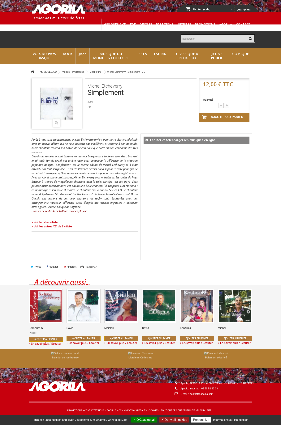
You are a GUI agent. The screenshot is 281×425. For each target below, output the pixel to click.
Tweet (37, 266)
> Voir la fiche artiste (45, 222)
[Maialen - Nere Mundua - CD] (121, 306)
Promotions (205, 24)
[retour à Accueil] (32, 72)
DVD (133, 24)
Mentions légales (136, 410)
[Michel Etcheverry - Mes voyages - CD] (235, 306)
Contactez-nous (94, 410)
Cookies (153, 410)
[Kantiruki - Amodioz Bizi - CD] (197, 306)
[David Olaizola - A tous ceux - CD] (84, 306)
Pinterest (71, 266)
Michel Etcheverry (105, 86)
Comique (240, 53)
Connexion (243, 9)
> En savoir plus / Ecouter (45, 343)
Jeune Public (217, 55)
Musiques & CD (114, 24)
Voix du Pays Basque (44, 55)
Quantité (208, 99)
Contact (243, 24)
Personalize (201, 419)
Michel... (223, 328)
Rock (67, 53)
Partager (53, 266)
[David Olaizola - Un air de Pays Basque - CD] (159, 306)
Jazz (82, 53)
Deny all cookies (175, 419)
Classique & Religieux (187, 55)
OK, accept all (145, 419)
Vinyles (146, 24)
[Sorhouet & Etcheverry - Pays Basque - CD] (46, 306)
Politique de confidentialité (178, 410)
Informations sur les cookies (230, 419)
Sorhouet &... (37, 328)
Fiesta (141, 53)
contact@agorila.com (201, 393)
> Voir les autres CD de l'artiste (52, 226)
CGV (121, 410)
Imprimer (91, 266)
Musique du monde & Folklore (111, 55)
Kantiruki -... (187, 328)
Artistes (184, 24)
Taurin (160, 53)
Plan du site (204, 410)
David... (71, 328)
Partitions (164, 24)
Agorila (225, 24)
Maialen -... (111, 328)
